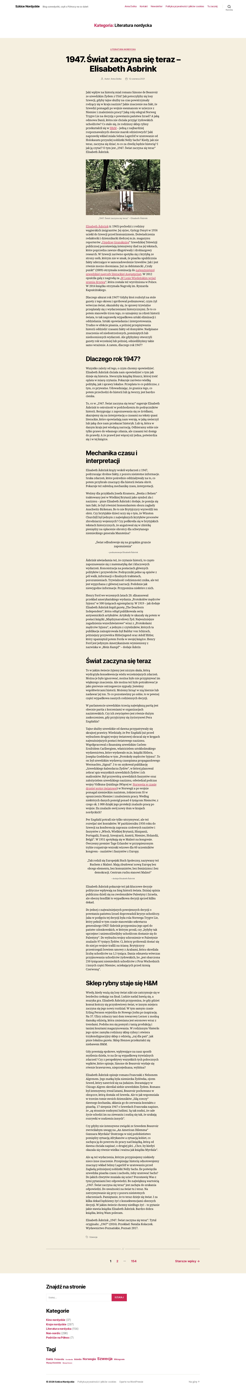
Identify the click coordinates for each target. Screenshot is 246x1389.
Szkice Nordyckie (27, 6)
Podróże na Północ (57, 1337)
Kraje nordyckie (56, 1324)
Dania (49, 1359)
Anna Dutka (131, 6)
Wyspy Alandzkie (53, 1363)
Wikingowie (119, 1359)
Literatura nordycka (123, 49)
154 (133, 1261)
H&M (113, 128)
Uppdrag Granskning (115, 242)
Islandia (77, 1359)
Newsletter (156, 6)
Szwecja (93, 1237)
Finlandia (59, 1359)
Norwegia (89, 1359)
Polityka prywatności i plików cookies (185, 6)
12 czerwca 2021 (137, 79)
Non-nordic (53, 1333)
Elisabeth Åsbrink (97, 226)
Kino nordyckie (55, 1320)
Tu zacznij (212, 6)
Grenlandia (69, 1359)
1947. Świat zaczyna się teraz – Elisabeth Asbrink (123, 64)
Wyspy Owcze (67, 1363)
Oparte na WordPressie (131, 1381)
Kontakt (144, 6)
